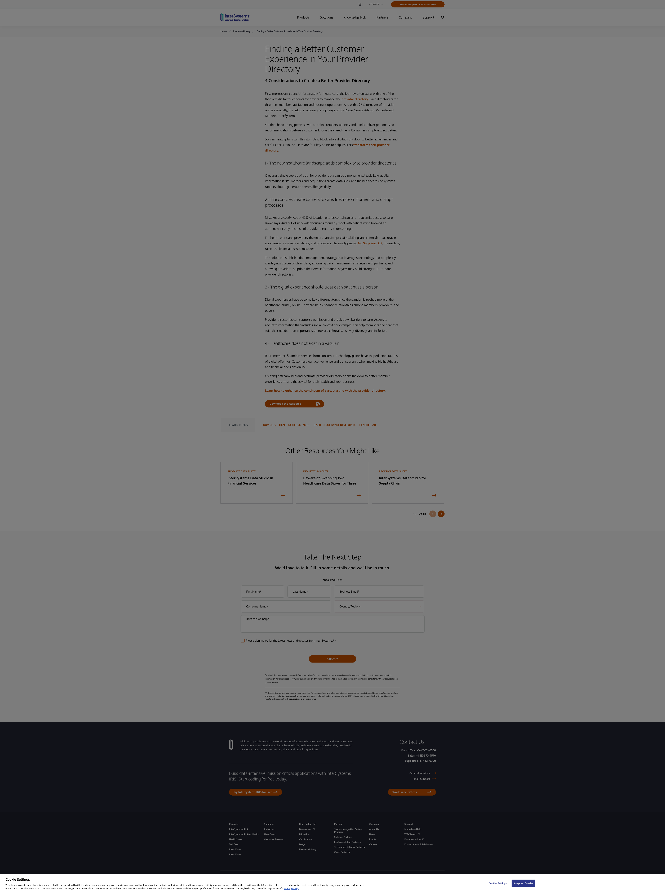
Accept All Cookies (523, 883)
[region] (332, 883)
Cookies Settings (498, 883)
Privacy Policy (291, 888)
